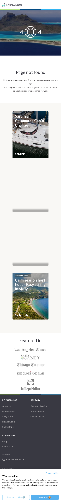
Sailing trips (8, 426)
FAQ (4, 441)
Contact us (7, 446)
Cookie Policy (37, 416)
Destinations (8, 411)
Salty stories (8, 416)
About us (6, 406)
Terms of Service (38, 406)
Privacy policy (52, 473)
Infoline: (13, 457)
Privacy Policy (37, 411)
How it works (8, 421)
